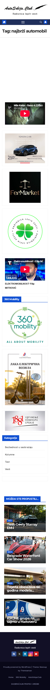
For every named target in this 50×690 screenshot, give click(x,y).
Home (10, 677)
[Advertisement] (25, 63)
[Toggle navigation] (23, 22)
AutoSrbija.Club (35, 677)
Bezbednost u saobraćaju (19, 447)
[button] (41, 22)
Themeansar (26, 670)
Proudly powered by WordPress (17, 667)
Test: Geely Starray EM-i (22, 526)
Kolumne (9, 454)
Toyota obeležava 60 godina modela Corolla (23, 590)
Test (7, 461)
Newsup (43, 667)
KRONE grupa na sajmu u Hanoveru (22, 620)
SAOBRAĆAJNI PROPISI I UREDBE (25, 684)
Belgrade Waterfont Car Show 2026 (23, 557)
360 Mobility (21, 677)
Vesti (7, 469)
